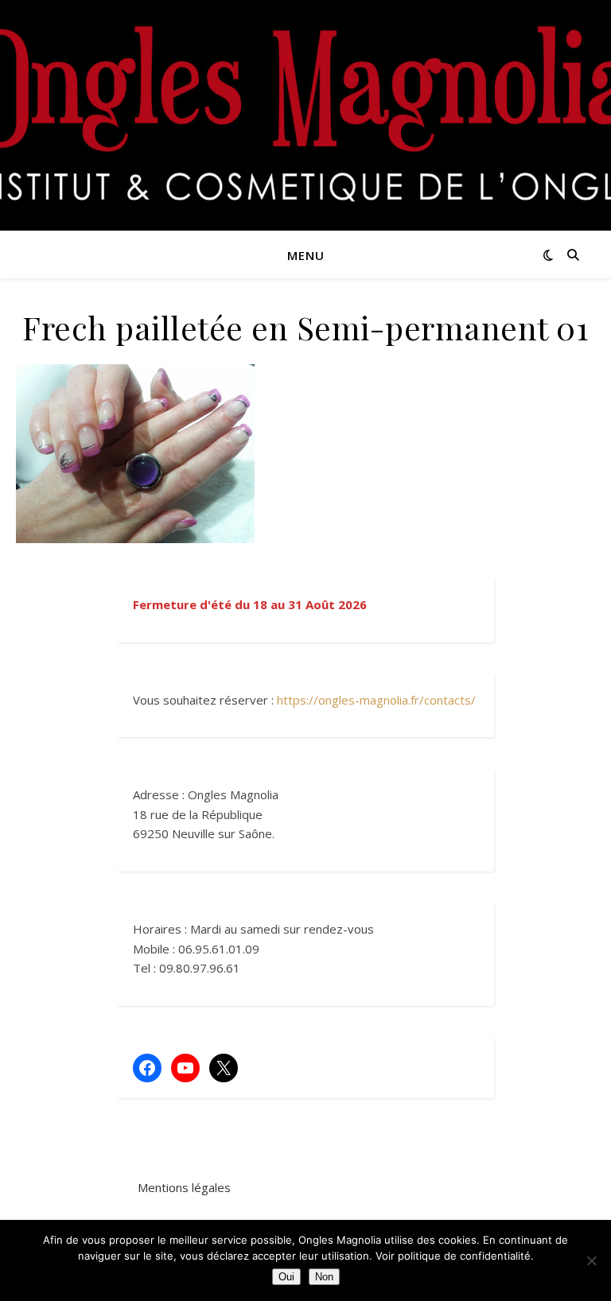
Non (324, 1277)
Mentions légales (184, 1187)
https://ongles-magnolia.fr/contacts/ (376, 700)
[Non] (591, 1260)
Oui (286, 1277)
